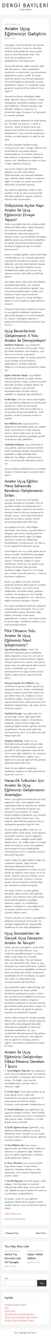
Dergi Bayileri (25, 5)
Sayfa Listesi (10, 1310)
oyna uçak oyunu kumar (15, 1218)
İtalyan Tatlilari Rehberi (35, 1256)
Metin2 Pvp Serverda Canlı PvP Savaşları (13, 1258)
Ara (6, 1278)
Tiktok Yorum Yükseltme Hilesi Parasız (21, 1317)
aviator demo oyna (13, 1213)
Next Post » (41, 1233)
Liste (7, 1307)
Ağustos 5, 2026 (33, 1262)
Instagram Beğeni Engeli (15, 1304)
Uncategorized (12, 24)
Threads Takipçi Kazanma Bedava (19, 1314)
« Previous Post (11, 1233)
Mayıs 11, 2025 (10, 1266)
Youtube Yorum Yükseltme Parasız (19, 1320)
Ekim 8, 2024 (10, 38)
